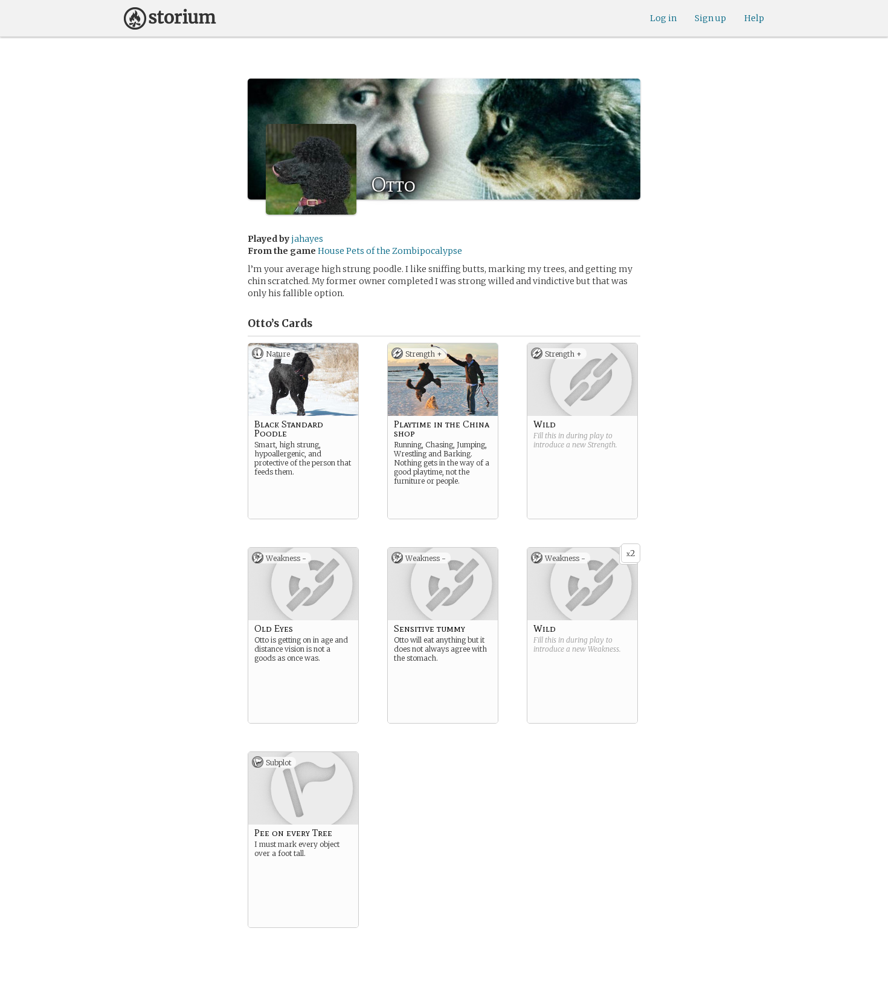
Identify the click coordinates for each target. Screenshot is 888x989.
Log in (663, 18)
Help (754, 18)
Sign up (710, 18)
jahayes (307, 238)
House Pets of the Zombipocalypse (390, 250)
